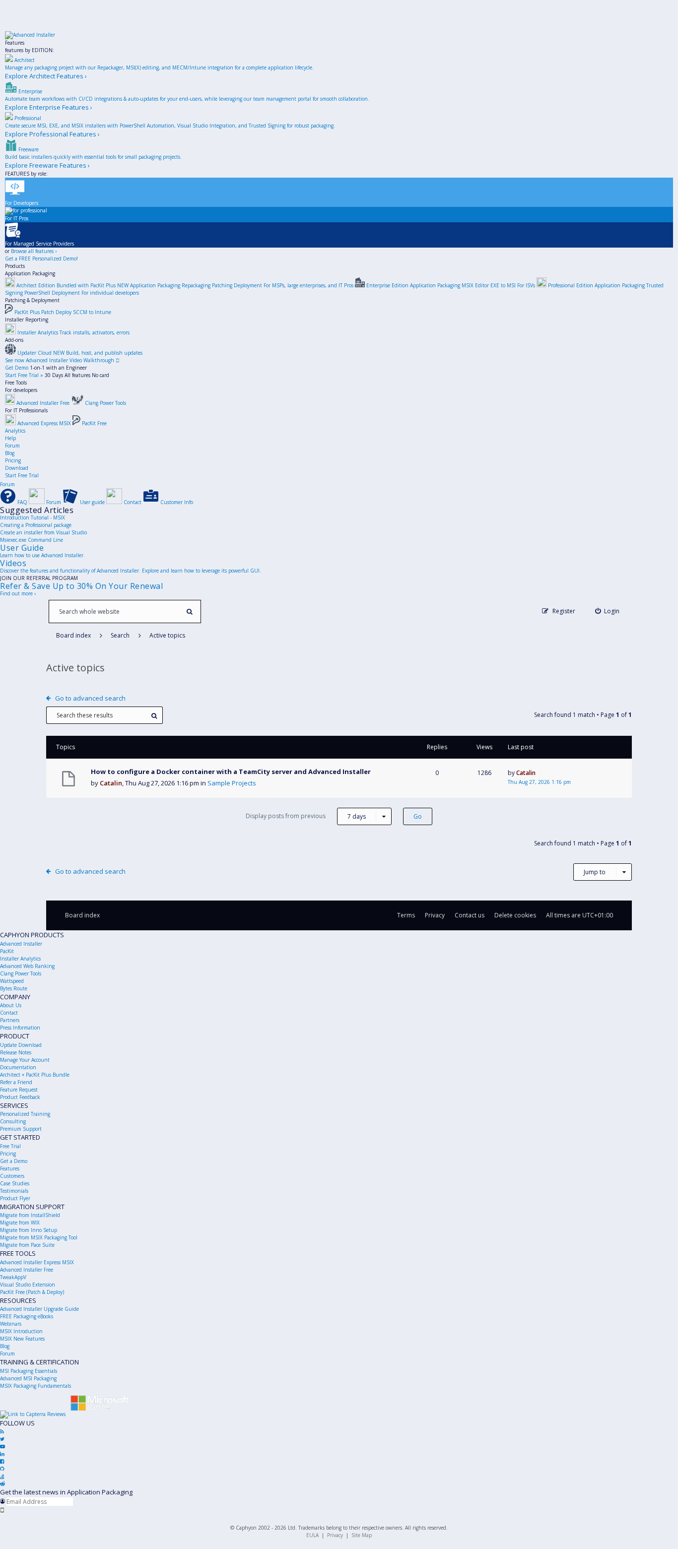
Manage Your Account (25, 1059)
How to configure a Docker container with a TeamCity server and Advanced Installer (231, 771)
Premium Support (21, 1128)
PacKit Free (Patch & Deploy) (32, 1292)
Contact (9, 1012)
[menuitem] (607, 611)
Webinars (10, 1323)
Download (16, 467)
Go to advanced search (90, 698)
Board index (82, 915)
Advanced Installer (21, 943)
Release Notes (15, 1052)
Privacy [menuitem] (435, 915)
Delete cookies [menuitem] (515, 915)
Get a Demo (13, 1161)
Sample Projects (231, 782)
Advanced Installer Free (26, 1269)
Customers (12, 1175)
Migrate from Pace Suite (27, 1244)
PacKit (7, 951)
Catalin (111, 782)
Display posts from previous (306, 816)
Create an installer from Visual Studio (43, 532)
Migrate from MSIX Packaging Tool (38, 1237)
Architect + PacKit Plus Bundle (34, 1074)
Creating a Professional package (35, 524)
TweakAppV (13, 1277)
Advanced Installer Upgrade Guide (39, 1308)
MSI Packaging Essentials (28, 1370)
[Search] (189, 611)
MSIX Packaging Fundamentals (35, 1385)
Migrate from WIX (20, 1222)
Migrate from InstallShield (30, 1215)
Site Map (361, 1535)
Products (15, 265)
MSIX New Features (22, 1338)
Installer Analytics (20, 958)
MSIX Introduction (21, 1331)
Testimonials (14, 1190)
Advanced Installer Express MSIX (37, 1262)
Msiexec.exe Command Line (31, 539)
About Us (10, 1005)
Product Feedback (20, 1097)
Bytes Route (13, 988)
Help (10, 438)
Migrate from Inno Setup (28, 1229)
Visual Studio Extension (27, 1284)
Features (14, 42)
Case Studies (14, 1183)
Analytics (15, 430)
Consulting (13, 1121)
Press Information (20, 1027)
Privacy (335, 1535)
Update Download (21, 1044)
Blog (9, 453)
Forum (12, 445)
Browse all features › (34, 251)
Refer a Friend (16, 1082)
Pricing (13, 460)
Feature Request (19, 1089)
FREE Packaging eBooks (26, 1316)
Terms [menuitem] (406, 915)
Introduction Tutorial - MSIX (32, 517)
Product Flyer (15, 1198)
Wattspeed (12, 980)
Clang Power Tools (20, 973)
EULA (312, 1535)
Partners (9, 1020)
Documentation (18, 1067)
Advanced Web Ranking (27, 966)
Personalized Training (25, 1113)
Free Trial (10, 1146)
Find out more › (18, 593)
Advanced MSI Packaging (28, 1378)
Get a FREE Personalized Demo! (41, 258)
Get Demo (16, 367)
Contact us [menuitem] (469, 915)
